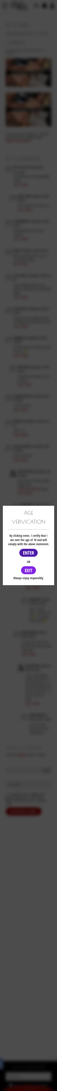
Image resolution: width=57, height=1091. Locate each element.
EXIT (28, 570)
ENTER (28, 553)
